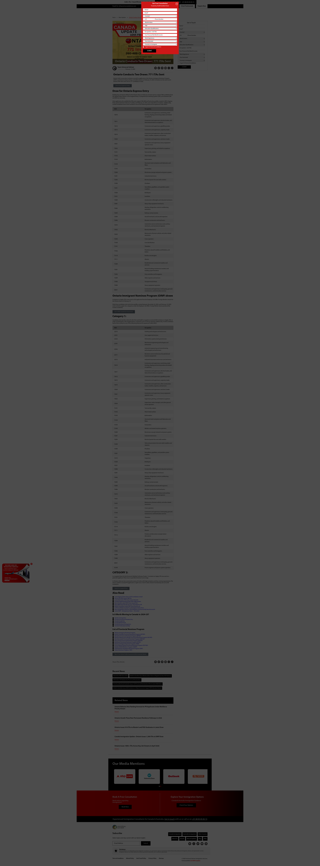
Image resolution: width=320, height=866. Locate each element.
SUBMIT (149, 51)
